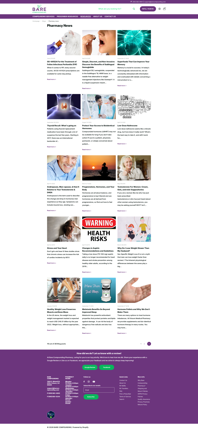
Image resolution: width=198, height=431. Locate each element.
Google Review (90, 367)
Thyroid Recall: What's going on (64, 122)
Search (121, 399)
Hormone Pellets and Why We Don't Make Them (134, 307)
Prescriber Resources (67, 16)
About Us (97, 16)
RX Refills (122, 386)
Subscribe (91, 397)
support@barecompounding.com (53, 389)
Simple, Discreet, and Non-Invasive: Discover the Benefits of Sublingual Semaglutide (99, 61)
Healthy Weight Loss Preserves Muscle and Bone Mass (64, 306)
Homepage (36, 21)
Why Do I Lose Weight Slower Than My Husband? (134, 246)
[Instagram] (89, 382)
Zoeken (134, 8)
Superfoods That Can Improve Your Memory (134, 60)
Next (149, 344)
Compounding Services (43, 16)
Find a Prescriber (125, 394)
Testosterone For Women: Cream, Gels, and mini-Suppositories (134, 185)
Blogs (44, 21)
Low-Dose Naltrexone (134, 121)
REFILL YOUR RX (148, 9)
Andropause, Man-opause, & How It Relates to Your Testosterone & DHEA (64, 185)
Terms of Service (125, 396)
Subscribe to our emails (92, 385)
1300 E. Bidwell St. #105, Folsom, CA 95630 (53, 383)
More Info (141, 377)
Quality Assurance (144, 399)
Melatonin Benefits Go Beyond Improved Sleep (99, 307)
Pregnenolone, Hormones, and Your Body (99, 185)
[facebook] (84, 381)
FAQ (120, 391)
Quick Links (123, 377)
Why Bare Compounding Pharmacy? (142, 383)
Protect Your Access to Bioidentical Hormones (99, 124)
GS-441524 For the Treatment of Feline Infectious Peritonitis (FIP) (64, 57)
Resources (85, 16)
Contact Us (110, 16)
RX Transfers (123, 388)
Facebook (106, 367)
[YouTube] (94, 381)
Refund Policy (142, 404)
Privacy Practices (144, 402)
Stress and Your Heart (64, 242)
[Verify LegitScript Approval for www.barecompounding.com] (51, 415)
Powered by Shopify (80, 427)
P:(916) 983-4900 (53, 393)
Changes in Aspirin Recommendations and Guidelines (99, 246)
